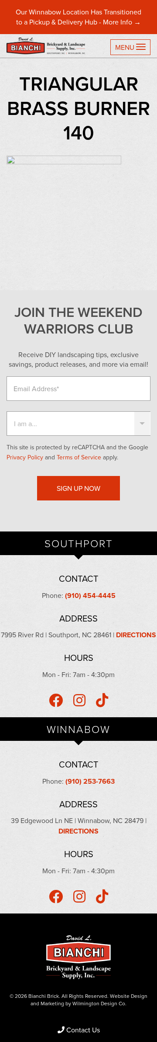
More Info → (122, 22)
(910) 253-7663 (90, 781)
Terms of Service (79, 457)
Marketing (52, 1003)
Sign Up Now (78, 488)
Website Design (128, 996)
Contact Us (83, 1030)
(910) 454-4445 (90, 595)
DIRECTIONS (136, 635)
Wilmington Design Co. (99, 1003)
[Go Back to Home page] (49, 46)
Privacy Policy (25, 457)
